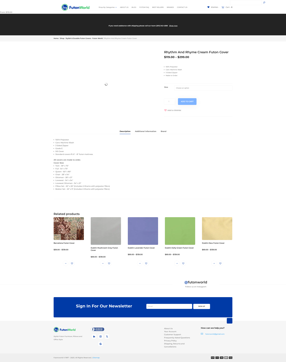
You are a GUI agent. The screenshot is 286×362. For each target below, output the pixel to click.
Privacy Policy (170, 341)
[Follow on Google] (100, 344)
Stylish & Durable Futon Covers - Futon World (84, 38)
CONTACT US (182, 7)
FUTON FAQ (144, 7)
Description (125, 131)
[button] (172, 110)
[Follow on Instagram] (100, 336)
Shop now (173, 26)
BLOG (134, 7)
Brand (163, 131)
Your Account (170, 331)
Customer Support (172, 334)
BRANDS (170, 7)
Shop (62, 38)
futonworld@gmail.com (215, 334)
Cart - (228, 7)
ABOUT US (124, 7)
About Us (168, 328)
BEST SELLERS (158, 7)
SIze (166, 87)
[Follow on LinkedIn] (94, 336)
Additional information (145, 131)
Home (56, 38)
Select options (65, 263)
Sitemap (96, 358)
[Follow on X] (107, 336)
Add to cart (187, 101)
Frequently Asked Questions (177, 338)
